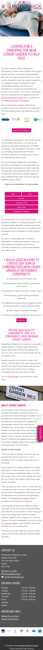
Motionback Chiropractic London (27, 646)
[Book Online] (23, 2)
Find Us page (13, 376)
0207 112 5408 (10, 571)
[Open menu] (3, 6)
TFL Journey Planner (9, 523)
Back (13, 194)
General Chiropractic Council (12, 97)
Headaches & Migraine (21, 211)
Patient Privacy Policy (9, 619)
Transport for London (20, 498)
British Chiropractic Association (16, 100)
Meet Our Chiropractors (21, 130)
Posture (21, 198)
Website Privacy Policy (10, 616)
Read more (21, 320)
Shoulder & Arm (21, 203)
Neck (30, 194)
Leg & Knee (21, 207)
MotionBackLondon (12, 574)
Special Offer (40, 433)
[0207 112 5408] (19, 2)
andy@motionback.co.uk (13, 577)
